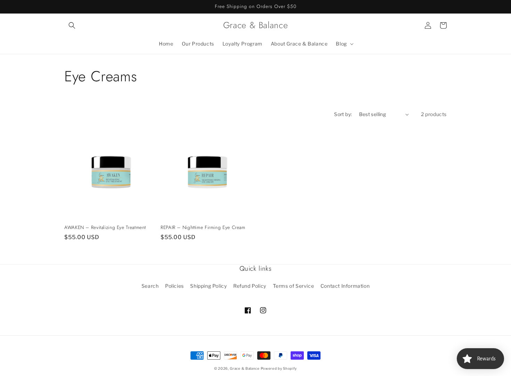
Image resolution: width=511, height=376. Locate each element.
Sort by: (343, 114)
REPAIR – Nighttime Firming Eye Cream (203, 227)
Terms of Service (293, 286)
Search (150, 286)
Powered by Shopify (279, 368)
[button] (72, 25)
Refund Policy (249, 286)
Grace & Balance (245, 368)
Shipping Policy (208, 286)
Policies (174, 286)
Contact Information (345, 286)
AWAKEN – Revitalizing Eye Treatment (105, 227)
